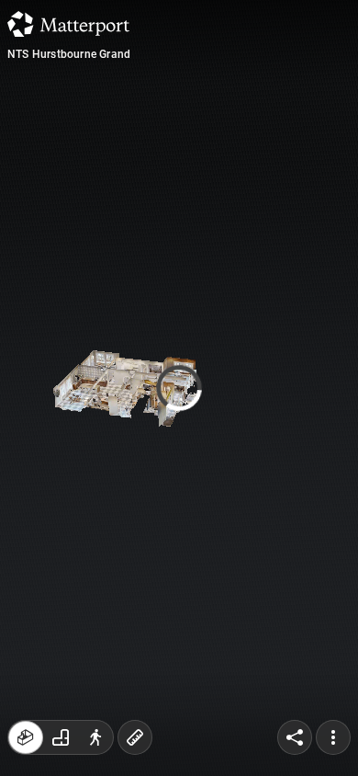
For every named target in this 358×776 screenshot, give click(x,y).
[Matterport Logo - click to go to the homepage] (68, 23)
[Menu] (333, 737)
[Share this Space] (294, 737)
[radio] (25, 737)
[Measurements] (134, 737)
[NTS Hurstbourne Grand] (179, 388)
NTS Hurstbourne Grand (68, 54)
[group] (60, 737)
